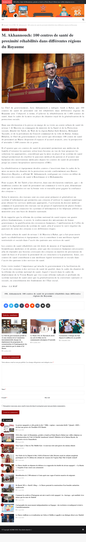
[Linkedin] (16, 305)
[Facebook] (6, 305)
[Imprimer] (48, 305)
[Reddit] (32, 305)
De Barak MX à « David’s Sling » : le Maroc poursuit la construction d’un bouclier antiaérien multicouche (47, 486)
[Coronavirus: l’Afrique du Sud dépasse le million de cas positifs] (71, 326)
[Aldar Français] (43, 10)
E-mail (4, 397)
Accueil (5, 25)
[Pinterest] (27, 305)
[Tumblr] (21, 305)
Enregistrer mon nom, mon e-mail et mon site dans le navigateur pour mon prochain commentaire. (34, 406)
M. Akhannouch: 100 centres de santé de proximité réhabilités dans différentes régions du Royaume (43, 294)
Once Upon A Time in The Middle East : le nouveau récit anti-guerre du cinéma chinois (45, 445)
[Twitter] (11, 305)
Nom (4, 389)
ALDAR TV (13, 30)
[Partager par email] (43, 305)
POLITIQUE (22, 30)
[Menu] (3, 19)
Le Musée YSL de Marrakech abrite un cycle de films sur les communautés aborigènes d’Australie (42, 337)
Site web (47, 397)
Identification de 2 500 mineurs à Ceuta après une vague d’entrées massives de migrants (45, 475)
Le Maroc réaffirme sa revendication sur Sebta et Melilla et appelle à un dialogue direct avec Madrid (50, 515)
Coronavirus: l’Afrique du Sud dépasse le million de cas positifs (70, 336)
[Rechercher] (83, 19)
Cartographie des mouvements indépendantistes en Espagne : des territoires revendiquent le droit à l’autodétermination (49, 506)
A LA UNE (12, 25)
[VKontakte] (37, 305)
